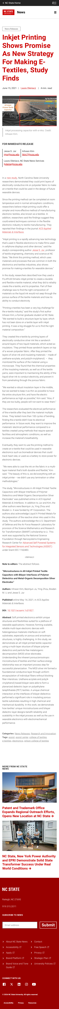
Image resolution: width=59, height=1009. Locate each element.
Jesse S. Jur (38, 250)
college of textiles (38, 737)
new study (12, 178)
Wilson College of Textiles (36, 740)
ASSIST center (22, 737)
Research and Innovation (43, 733)
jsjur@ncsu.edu (11, 154)
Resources (32, 1003)
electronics (17, 740)
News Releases (22, 733)
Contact (38, 941)
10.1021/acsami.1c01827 (20, 610)
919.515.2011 (9, 906)
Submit (48, 925)
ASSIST (12, 737)
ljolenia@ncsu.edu (13, 164)
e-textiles (6, 740)
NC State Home (12, 3)
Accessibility (8, 1003)
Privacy (21, 1003)
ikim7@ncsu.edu (30, 154)
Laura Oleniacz (28, 88)
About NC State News (16, 941)
